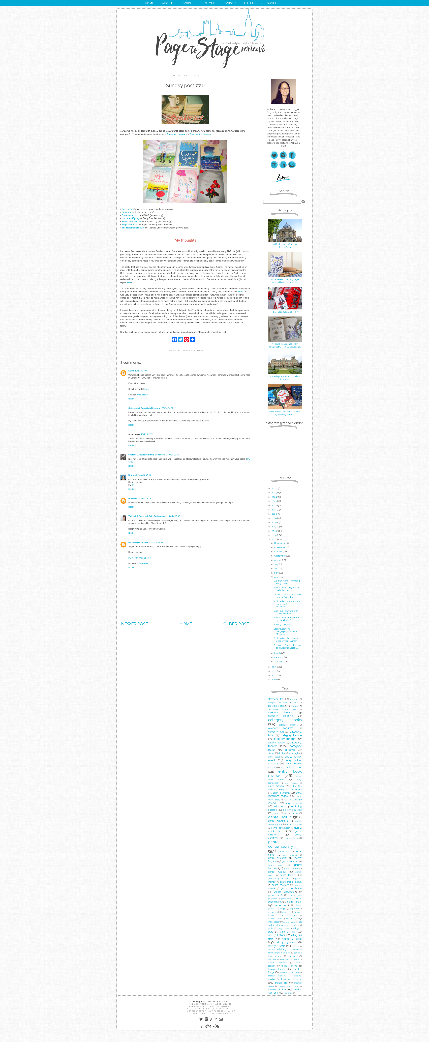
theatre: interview (277, 976)
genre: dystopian (277, 858)
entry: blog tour (292, 767)
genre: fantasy (289, 861)
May (276, 573)
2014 (274, 539)
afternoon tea (275, 699)
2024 (274, 497)
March (277, 653)
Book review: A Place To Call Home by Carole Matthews (287, 604)
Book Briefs (144, 563)
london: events (288, 915)
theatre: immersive (289, 972)
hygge (283, 908)
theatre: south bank (288, 986)
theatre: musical (291, 979)
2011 (274, 675)
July (276, 564)
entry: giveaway (281, 792)
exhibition (279, 806)
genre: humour (277, 872)
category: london (284, 738)
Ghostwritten (128, 215)
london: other (292, 918)
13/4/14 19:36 (172, 455)
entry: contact (291, 783)
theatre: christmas (277, 962)
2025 (274, 492)
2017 (274, 526)
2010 (274, 679)
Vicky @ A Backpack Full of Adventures (147, 516)
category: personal (277, 742)
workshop (288, 993)
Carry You (126, 212)
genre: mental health (291, 882)
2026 (275, 488)
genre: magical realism (279, 878)
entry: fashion (276, 786)
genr (286, 813)
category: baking (290, 709)
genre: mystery (280, 885)
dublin (282, 753)
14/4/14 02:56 (144, 475)
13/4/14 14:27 (167, 408)
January (278, 661)
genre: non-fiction (291, 888)
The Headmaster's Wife (133, 227)
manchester (274, 922)
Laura (131, 371)
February (279, 657)
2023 (274, 501)
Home (186, 623)
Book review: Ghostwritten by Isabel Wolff (286, 619)
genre (295, 813)
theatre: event (289, 966)
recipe (296, 946)
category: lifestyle (292, 735)
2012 (274, 671)
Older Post (236, 623)
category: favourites (280, 728)
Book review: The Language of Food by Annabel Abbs (285, 281)
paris (270, 928)
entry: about (274, 757)
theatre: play (282, 982)
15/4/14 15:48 (173, 516)
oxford (296, 925)
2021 (274, 509)
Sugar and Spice (130, 224)
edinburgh (294, 753)
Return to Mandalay (131, 221)
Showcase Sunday (176, 134)
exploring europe (292, 809)
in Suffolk (285, 379)
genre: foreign (276, 865)
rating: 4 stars (292, 938)
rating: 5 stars (276, 946)
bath (296, 702)
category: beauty (280, 712)
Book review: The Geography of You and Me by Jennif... (285, 631)
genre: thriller (294, 901)
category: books (195, 350)
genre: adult (279, 817)
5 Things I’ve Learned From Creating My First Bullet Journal (285, 345)
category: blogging (280, 715)
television (285, 959)
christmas (290, 749)
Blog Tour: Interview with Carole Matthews (285, 612)
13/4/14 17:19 (147, 434)
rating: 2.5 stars (288, 931)
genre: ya (280, 905)
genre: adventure (278, 821)
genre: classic (291, 838)
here (146, 389)
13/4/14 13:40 (141, 371)
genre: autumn (294, 824)
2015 (274, 535)
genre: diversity (290, 855)
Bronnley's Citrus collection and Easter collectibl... (287, 646)
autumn (294, 699)
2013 (274, 667)
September (280, 556)
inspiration (294, 909)
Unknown (132, 498)
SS (133, 485)
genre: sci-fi (275, 895)
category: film (276, 731)
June (277, 568)
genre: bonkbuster (280, 828)
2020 (275, 514)
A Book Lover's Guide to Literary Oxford (285, 245)
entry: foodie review (290, 789)
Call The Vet (128, 209)
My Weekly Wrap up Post (139, 558)
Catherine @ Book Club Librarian (144, 408)
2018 (274, 522)
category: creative (288, 725)
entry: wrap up (293, 803)
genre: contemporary (280, 844)
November (280, 547)
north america (289, 922)
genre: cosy (284, 851)
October (278, 551)
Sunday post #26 (282, 624)
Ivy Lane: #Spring (130, 218)
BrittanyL (132, 475)
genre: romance (284, 891)
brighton (295, 706)
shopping (292, 956)
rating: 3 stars (276, 935)
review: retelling (277, 949)
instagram (273, 912)
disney (271, 753)
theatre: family (276, 969)
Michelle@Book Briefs (139, 542)
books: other (181, 350)
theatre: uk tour (277, 989)
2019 (274, 518)
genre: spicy (286, 899)
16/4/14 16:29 (157, 542)
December (280, 543)
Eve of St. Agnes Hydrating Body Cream (286, 582)
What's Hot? (142, 395)
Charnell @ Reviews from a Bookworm (146, 455)
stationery (273, 959)
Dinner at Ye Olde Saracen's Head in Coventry (287, 595)
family (276, 813)
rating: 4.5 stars (286, 942)
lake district (286, 912)
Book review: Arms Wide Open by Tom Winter (285, 639)
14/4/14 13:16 (144, 498)
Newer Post (134, 623)
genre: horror (291, 868)
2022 (274, 505)
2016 (274, 531)
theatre (296, 959)
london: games (275, 918)
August (278, 560)
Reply (131, 399)
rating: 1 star (283, 928)
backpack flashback (277, 702)
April (277, 577)
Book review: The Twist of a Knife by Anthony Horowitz (285, 413)
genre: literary (288, 875)
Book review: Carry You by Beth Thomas (286, 589)
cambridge (273, 709)
